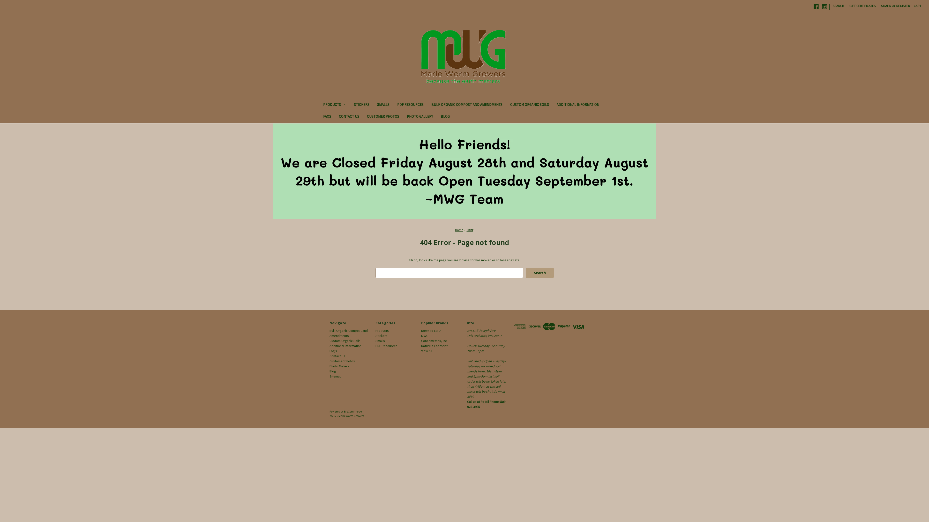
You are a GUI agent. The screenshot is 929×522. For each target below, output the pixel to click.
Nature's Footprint (434, 346)
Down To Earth (431, 330)
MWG (424, 336)
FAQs (327, 116)
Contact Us (349, 116)
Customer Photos (383, 116)
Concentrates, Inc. (434, 341)
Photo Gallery (420, 116)
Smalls (383, 104)
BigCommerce (353, 411)
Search (838, 6)
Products (332, 104)
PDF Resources (410, 104)
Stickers (361, 104)
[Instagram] (824, 6)
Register (903, 6)
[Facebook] (816, 6)
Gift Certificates (862, 6)
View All (426, 351)
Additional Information (578, 104)
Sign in (886, 6)
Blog (445, 116)
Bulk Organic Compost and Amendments (466, 104)
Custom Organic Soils (529, 104)
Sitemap (336, 376)
